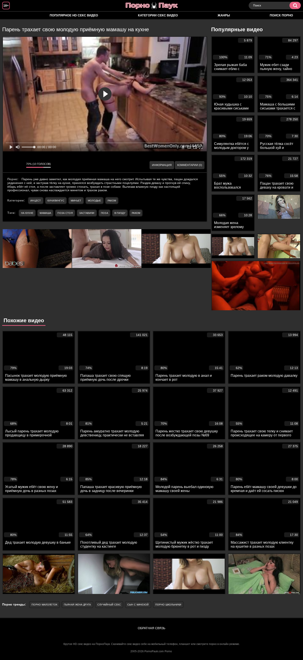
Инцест (35, 200)
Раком (112, 200)
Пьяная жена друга (77, 604)
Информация (162, 165)
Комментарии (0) (189, 165)
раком (136, 213)
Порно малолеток (44, 604)
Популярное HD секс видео (74, 15)
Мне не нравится (19, 165)
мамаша (45, 213)
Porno (168, 651)
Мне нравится (9, 165)
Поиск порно (281, 15)
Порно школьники (168, 604)
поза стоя (65, 213)
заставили (86, 213)
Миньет (76, 200)
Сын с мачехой (138, 604)
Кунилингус (55, 200)
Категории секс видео (158, 15)
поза (104, 213)
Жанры (224, 15)
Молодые (94, 200)
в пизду (119, 213)
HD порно (10, 15)
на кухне (27, 213)
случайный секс (109, 604)
